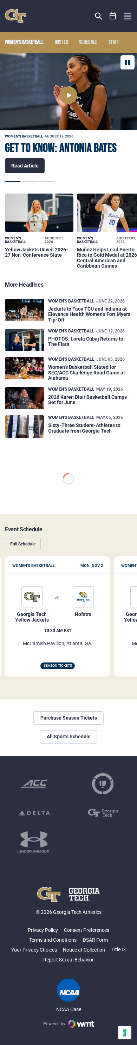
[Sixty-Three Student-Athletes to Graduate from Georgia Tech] (24, 426)
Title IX (118, 949)
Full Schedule (22, 544)
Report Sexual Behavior (68, 960)
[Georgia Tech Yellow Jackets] (15, 16)
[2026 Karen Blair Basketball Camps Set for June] (24, 398)
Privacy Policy (43, 930)
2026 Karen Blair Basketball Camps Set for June (87, 400)
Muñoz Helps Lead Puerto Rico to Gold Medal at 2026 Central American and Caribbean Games (107, 258)
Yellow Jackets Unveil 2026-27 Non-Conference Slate (36, 252)
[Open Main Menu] (127, 16)
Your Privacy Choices (34, 950)
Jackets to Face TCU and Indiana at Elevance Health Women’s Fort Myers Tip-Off (89, 314)
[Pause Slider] (127, 62)
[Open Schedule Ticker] (113, 16)
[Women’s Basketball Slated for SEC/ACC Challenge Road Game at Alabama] (24, 368)
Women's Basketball (24, 136)
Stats (114, 42)
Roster (61, 42)
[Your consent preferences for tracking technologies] (124, 1032)
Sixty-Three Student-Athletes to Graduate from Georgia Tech (84, 428)
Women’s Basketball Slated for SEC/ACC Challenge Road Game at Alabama (86, 373)
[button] (13, 182)
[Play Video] (68, 95)
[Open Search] (98, 16)
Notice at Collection (84, 950)
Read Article (25, 166)
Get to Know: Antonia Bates (61, 148)
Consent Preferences (86, 930)
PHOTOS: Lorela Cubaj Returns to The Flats (85, 341)
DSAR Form (95, 940)
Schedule (88, 42)
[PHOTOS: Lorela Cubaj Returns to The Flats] (24, 340)
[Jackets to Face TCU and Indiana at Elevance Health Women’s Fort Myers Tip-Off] (24, 310)
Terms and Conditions (53, 940)
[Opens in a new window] (34, 783)
